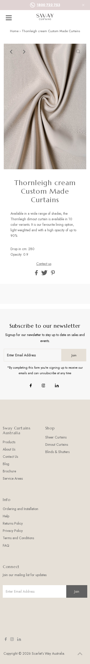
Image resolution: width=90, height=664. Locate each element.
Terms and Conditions (18, 537)
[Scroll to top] (80, 654)
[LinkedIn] (57, 386)
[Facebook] (30, 386)
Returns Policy (13, 523)
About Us (9, 449)
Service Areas (13, 478)
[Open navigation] (12, 18)
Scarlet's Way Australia (48, 653)
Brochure (9, 471)
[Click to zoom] (78, 51)
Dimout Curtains (56, 444)
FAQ (6, 545)
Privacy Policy (13, 530)
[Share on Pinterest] (53, 273)
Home (14, 31)
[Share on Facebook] (37, 273)
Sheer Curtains (55, 437)
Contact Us (10, 456)
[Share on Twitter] (44, 273)
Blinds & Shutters (57, 451)
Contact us (43, 264)
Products (9, 442)
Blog (6, 463)
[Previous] (11, 51)
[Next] (24, 51)
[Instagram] (43, 386)
